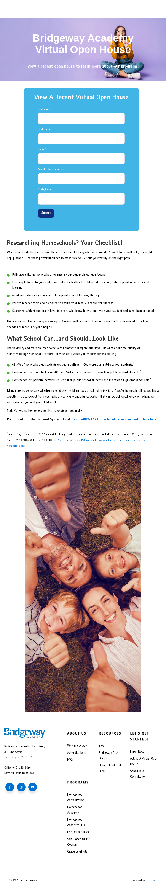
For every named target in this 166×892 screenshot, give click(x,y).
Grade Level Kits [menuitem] (77, 852)
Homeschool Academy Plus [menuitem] (76, 822)
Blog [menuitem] (101, 746)
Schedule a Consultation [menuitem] (138, 774)
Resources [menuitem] (110, 734)
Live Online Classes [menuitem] (79, 832)
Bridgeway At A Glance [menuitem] (108, 755)
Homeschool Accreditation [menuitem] (75, 797)
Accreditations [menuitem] (76, 753)
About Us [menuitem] (76, 734)
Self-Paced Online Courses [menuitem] (78, 842)
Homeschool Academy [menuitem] (75, 810)
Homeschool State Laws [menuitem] (111, 768)
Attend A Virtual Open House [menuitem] (144, 761)
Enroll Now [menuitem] (137, 752)
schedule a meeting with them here (130, 419)
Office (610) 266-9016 (17, 767)
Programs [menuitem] (78, 783)
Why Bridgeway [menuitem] (77, 746)
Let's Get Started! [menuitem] (139, 736)
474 (31, 773)
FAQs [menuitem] (70, 760)
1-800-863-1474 (85, 419)
